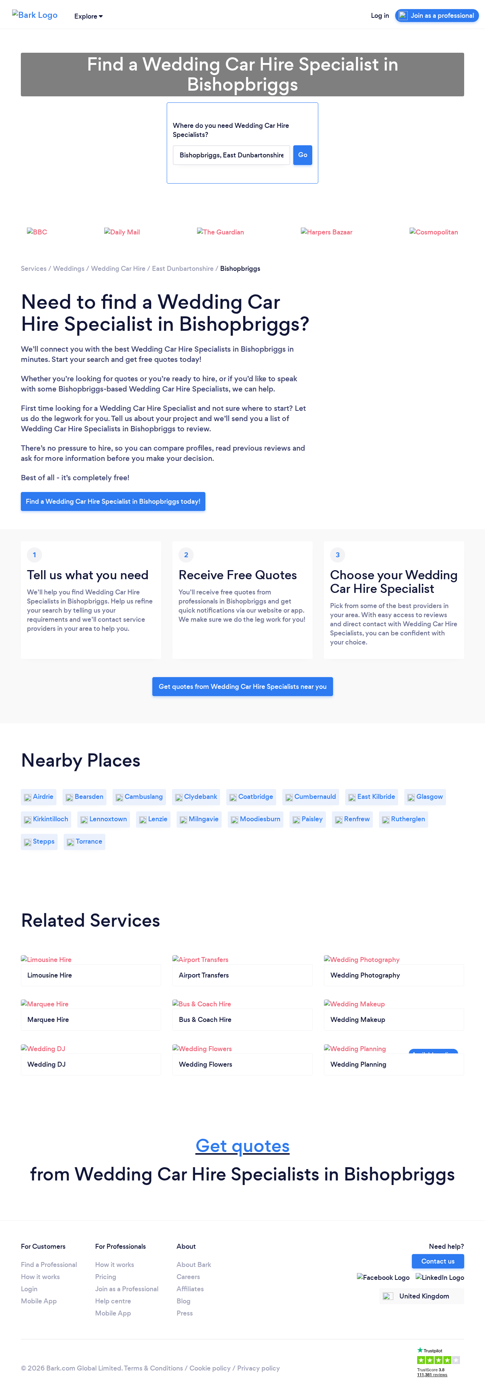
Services (34, 268)
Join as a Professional (126, 1289)
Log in (380, 15)
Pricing (105, 1276)
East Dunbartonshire (183, 268)
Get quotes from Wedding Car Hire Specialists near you (243, 686)
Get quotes (243, 1145)
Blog (184, 1301)
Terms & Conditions (153, 1368)
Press (185, 1313)
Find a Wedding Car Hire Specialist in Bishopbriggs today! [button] (113, 501)
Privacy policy (258, 1368)
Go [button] (302, 154)
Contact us (438, 1261)
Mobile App (39, 1301)
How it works (40, 1276)
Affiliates (190, 1289)
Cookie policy (210, 1368)
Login (29, 1289)
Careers (188, 1276)
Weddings (68, 268)
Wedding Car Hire (118, 268)
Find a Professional (49, 1264)
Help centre (113, 1301)
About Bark (194, 1264)
